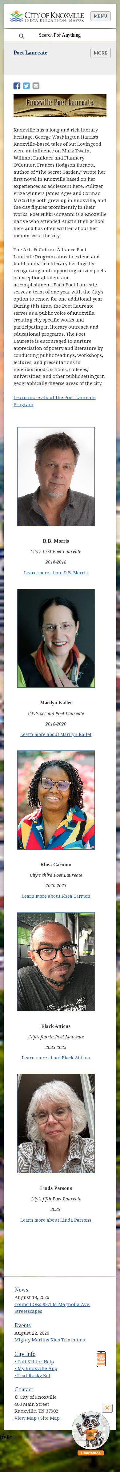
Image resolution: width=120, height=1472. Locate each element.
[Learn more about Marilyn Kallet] (56, 639)
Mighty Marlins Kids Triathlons (49, 1340)
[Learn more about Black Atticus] (56, 962)
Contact (23, 1389)
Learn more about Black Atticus (56, 1057)
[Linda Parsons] (56, 1124)
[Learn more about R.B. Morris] (56, 477)
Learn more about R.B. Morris (56, 572)
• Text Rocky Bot (32, 1375)
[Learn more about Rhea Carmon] (56, 800)
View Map (25, 1418)
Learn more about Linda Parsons (55, 1220)
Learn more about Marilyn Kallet (55, 734)
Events (22, 1325)
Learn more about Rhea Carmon (56, 896)
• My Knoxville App (35, 1368)
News (21, 1289)
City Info (25, 1354)
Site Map (50, 1418)
